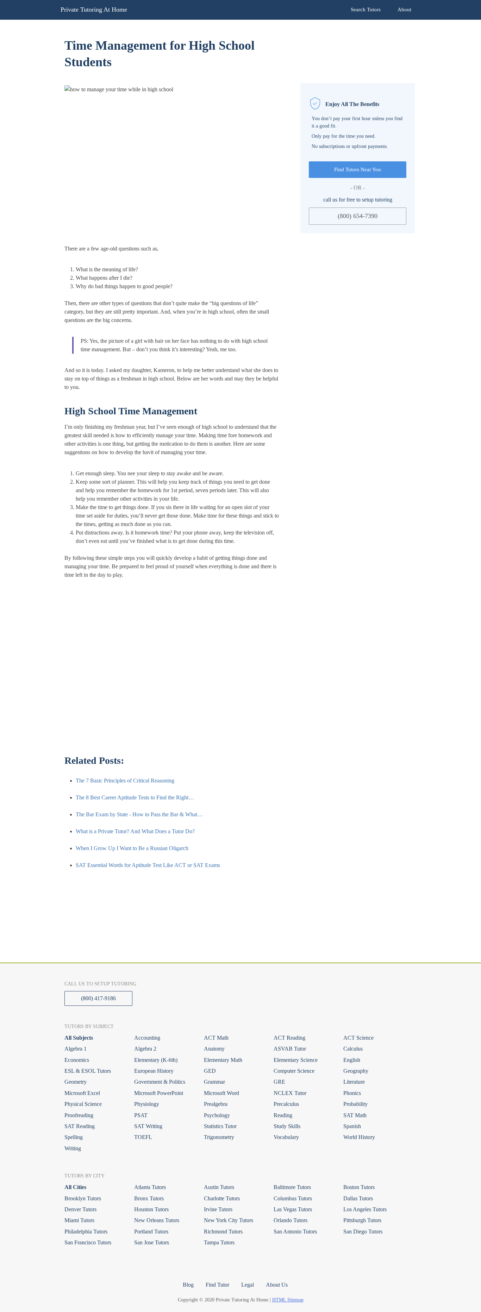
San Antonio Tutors (295, 1231)
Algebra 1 (75, 1049)
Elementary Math (223, 1060)
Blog (188, 1285)
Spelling (73, 1137)
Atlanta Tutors (150, 1187)
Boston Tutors (359, 1187)
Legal (247, 1285)
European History (154, 1071)
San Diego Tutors (362, 1231)
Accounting (147, 1038)
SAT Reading (79, 1126)
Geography (355, 1071)
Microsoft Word (221, 1093)
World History (359, 1137)
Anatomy (214, 1049)
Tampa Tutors (219, 1242)
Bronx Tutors (149, 1198)
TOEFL (143, 1137)
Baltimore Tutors (292, 1187)
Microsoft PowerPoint (158, 1093)
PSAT (141, 1115)
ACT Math (216, 1038)
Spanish (352, 1126)
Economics (76, 1060)
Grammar (214, 1082)
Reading (283, 1115)
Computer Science (294, 1071)
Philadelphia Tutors (85, 1231)
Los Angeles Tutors (365, 1209)
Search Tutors (366, 9)
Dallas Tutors (358, 1198)
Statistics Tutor (220, 1126)
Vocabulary (286, 1137)
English (351, 1060)
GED (210, 1071)
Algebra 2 (145, 1049)
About (404, 9)
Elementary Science (296, 1060)
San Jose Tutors (151, 1242)
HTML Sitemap (288, 1299)
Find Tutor (217, 1285)
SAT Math (355, 1115)
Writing (72, 1148)
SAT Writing (148, 1126)
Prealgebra (215, 1104)
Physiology (146, 1104)
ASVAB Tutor (290, 1049)
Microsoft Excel (82, 1093)
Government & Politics (159, 1082)
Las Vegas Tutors (293, 1209)
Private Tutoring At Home (94, 9)
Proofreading (78, 1115)
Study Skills (287, 1126)
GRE (279, 1082)
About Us (277, 1285)
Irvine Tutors (218, 1209)
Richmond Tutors (223, 1231)
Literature (354, 1082)
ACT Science (358, 1038)
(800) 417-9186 (98, 998)
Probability (355, 1104)
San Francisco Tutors (87, 1242)
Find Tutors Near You (357, 169)
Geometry (75, 1082)
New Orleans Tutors (156, 1220)
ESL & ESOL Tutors (87, 1071)
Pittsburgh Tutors (362, 1220)
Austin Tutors (219, 1187)
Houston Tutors (151, 1209)
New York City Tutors (228, 1220)
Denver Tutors (80, 1209)
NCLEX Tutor (290, 1093)
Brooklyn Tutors (82, 1198)
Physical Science (83, 1104)
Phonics (352, 1093)
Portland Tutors (151, 1231)
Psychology (217, 1115)
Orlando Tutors (290, 1220)
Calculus (353, 1049)
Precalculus (286, 1104)
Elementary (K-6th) (155, 1060)
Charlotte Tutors (222, 1198)
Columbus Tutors (293, 1198)
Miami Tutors (79, 1220)
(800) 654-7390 (357, 215)
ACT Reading (289, 1038)
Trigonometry (219, 1137)
